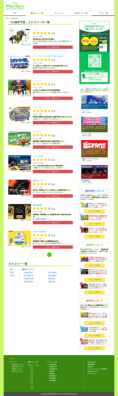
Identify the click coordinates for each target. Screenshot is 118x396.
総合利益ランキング (18, 364)
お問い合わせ (92, 362)
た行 (32, 374)
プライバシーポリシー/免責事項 (97, 369)
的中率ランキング (17, 371)
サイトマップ (92, 373)
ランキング (59, 13)
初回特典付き (29, 282)
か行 (32, 370)
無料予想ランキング (18, 366)
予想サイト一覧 (81, 13)
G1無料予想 (28, 272)
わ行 (32, 388)
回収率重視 (52, 275)
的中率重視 (52, 272)
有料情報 (51, 282)
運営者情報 (91, 364)
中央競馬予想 (29, 278)
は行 (32, 379)
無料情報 (51, 278)
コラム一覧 (103, 13)
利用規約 (90, 366)
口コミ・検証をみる (52, 47)
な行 (32, 376)
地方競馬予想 (29, 275)
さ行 (32, 372)
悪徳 (11, 272)
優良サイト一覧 (36, 13)
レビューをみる (94, 211)
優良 (11, 269)
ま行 (32, 381)
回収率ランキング (17, 369)
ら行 (32, 386)
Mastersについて (93, 371)
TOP (15, 13)
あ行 (32, 367)
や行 (32, 383)
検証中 (12, 275)
